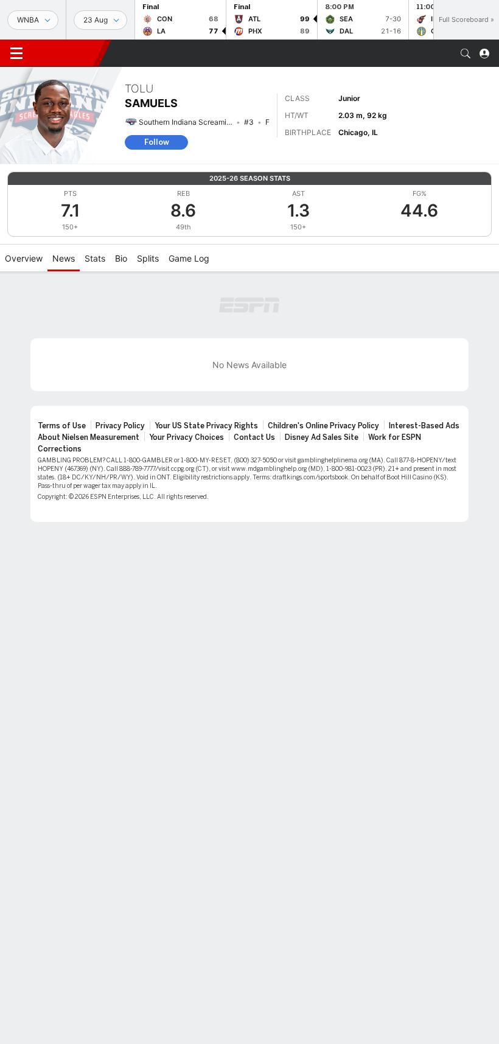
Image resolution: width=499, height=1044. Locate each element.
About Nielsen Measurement (88, 437)
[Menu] (16, 53)
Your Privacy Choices (186, 437)
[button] (465, 53)
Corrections (60, 449)
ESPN (66, 53)
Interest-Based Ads (424, 426)
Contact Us (254, 437)
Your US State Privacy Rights (206, 426)
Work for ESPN (394, 437)
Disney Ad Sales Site (321, 437)
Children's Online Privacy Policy (323, 426)
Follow (156, 142)
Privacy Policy (120, 426)
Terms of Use (62, 426)
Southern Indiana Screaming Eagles (199, 122)
